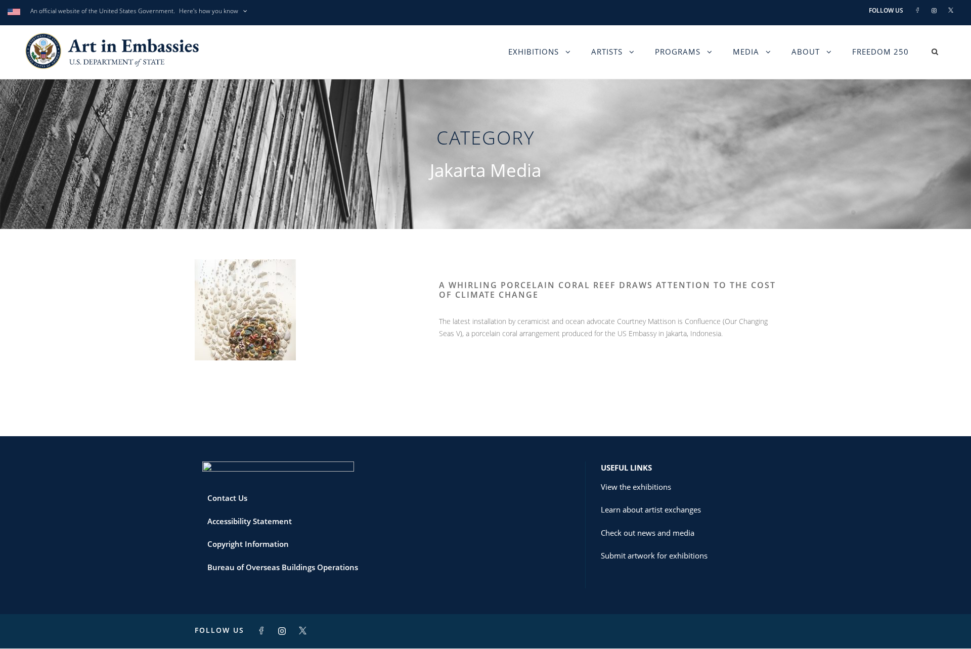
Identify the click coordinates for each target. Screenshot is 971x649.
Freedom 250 (880, 52)
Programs (677, 52)
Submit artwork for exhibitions (654, 555)
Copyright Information (248, 544)
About (805, 52)
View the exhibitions (636, 487)
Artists (607, 52)
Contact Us (227, 498)
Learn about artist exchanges (651, 509)
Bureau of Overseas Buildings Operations (282, 567)
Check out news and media (647, 533)
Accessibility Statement (249, 521)
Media (746, 52)
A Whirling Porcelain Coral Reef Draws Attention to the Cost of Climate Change (607, 290)
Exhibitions (533, 52)
